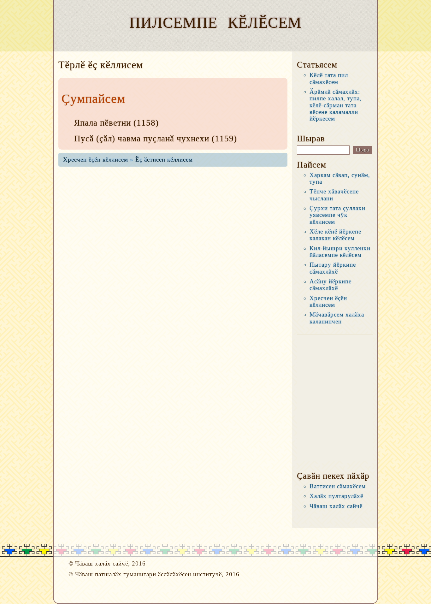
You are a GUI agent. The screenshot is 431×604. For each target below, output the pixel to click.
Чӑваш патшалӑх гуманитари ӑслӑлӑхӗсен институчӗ (148, 574)
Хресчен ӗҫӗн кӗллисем (95, 159)
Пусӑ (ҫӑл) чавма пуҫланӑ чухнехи (141, 138)
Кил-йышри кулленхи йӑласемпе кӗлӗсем (340, 251)
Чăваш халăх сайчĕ (101, 563)
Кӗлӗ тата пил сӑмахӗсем (329, 78)
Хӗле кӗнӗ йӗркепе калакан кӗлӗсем (335, 234)
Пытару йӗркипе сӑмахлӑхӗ (333, 268)
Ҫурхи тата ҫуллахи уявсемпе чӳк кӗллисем (337, 215)
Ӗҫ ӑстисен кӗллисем (164, 159)
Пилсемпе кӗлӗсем (215, 22)
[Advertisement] (335, 398)
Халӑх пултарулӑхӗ (336, 496)
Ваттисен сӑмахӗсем (338, 486)
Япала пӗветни (102, 122)
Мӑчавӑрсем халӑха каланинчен (337, 317)
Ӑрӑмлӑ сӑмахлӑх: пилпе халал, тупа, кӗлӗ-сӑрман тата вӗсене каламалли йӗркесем (336, 105)
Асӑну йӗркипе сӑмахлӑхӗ (330, 284)
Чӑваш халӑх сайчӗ (336, 506)
